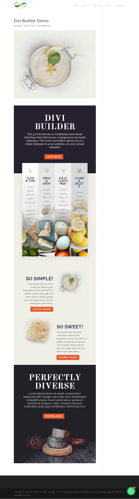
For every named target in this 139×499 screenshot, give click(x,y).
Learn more (42, 309)
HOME (76, 5)
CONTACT (120, 5)
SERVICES (97, 5)
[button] (131, 491)
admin (19, 25)
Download (53, 416)
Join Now (54, 157)
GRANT (108, 5)
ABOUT (85, 5)
